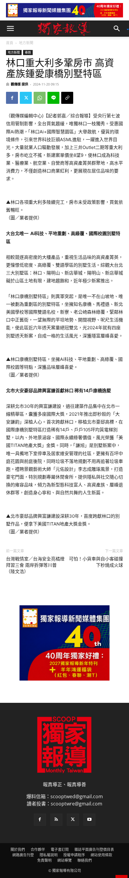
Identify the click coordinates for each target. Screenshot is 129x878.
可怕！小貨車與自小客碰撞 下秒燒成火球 (96, 562)
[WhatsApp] (40, 98)
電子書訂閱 (60, 849)
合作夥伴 (38, 849)
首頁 (9, 42)
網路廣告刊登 (23, 855)
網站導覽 (64, 860)
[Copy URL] (67, 98)
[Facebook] (12, 98)
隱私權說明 (49, 855)
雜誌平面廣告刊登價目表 (94, 849)
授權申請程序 (74, 855)
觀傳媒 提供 (19, 84)
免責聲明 (44, 860)
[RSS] (56, 820)
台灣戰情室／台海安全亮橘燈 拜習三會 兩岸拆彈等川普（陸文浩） (35, 565)
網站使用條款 (101, 855)
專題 (28, 52)
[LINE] (53, 98)
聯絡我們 (84, 860)
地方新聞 (26, 42)
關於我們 (17, 849)
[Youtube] (89, 820)
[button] (10, 28)
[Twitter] (26, 98)
